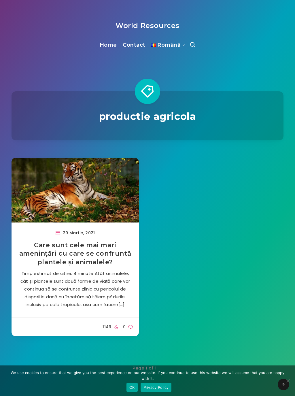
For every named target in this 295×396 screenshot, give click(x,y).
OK (132, 387)
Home (108, 45)
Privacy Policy (156, 387)
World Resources (147, 25)
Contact (134, 45)
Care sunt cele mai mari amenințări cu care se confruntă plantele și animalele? (75, 253)
